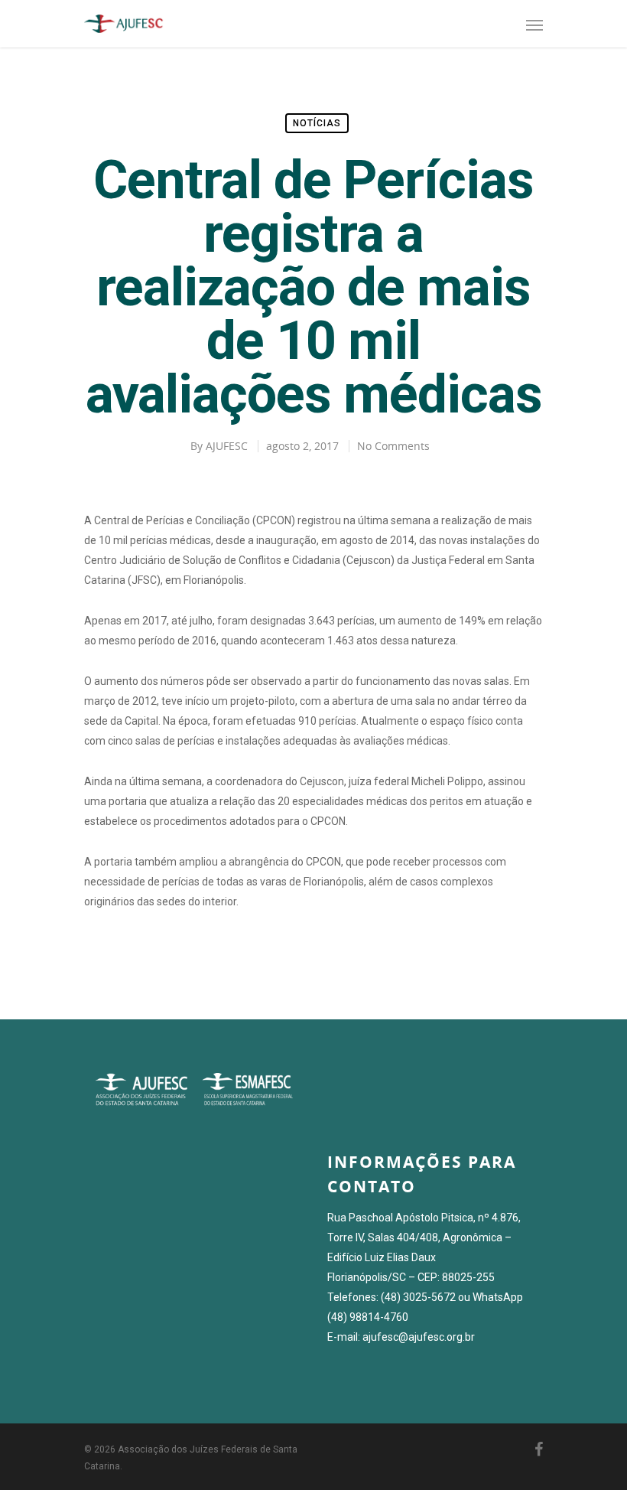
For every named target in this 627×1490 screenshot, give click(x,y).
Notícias (317, 123)
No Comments (393, 446)
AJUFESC (227, 446)
